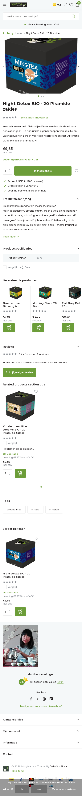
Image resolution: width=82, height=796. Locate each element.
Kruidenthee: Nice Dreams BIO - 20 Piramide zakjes (15, 429)
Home (18, 33)
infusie (35, 509)
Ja (22, 789)
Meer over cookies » (64, 789)
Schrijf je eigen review (19, 372)
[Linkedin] (51, 699)
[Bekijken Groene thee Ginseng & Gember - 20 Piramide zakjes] (15, 293)
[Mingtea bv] (20, 4)
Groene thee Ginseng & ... (11, 304)
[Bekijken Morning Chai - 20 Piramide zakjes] (45, 293)
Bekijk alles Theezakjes (34, 117)
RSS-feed (18, 770)
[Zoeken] (74, 16)
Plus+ (64, 766)
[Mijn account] (65, 5)
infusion (54, 509)
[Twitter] (37, 699)
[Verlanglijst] (71, 4)
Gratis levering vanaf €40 (23, 185)
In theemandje (43, 170)
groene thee (14, 509)
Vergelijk (13, 267)
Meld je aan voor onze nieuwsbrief (41, 706)
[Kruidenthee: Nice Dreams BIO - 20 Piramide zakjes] (20, 406)
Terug (10, 33)
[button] (38, 96)
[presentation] (4, 66)
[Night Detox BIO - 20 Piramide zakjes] (20, 553)
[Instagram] (44, 699)
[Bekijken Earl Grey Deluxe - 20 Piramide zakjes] (74, 293)
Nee (39, 789)
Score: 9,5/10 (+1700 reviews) (25, 181)
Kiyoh (60, 681)
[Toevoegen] (9, 327)
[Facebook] (31, 699)
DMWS (54, 766)
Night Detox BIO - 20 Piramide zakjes (16, 575)
